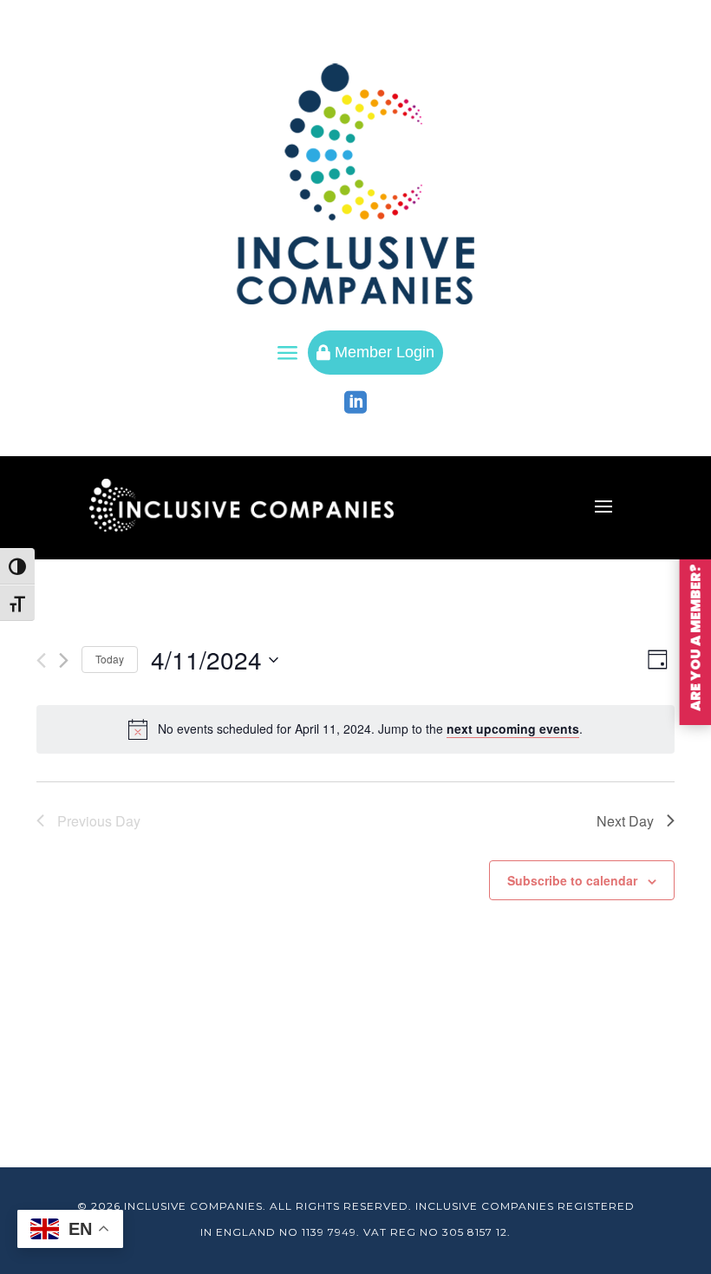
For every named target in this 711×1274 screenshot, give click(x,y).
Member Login (375, 352)
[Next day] (63, 660)
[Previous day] (41, 660)
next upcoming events (513, 728)
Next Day (625, 821)
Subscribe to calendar (572, 880)
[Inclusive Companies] (355, 184)
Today (109, 658)
